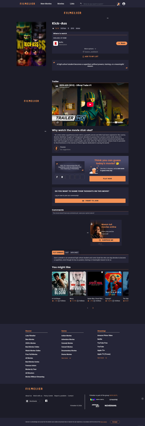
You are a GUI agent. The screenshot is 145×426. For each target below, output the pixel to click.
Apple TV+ (101, 350)
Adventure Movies (67, 339)
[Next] (93, 308)
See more (64, 358)
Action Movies (66, 336)
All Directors (29, 373)
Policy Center (103, 422)
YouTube (100, 347)
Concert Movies (67, 347)
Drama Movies (66, 354)
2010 (72, 28)
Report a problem (60, 396)
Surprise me (107, 240)
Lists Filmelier (30, 336)
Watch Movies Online (33, 351)
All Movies (29, 358)
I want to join (91, 201)
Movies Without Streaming (34, 377)
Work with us (37, 396)
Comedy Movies (67, 343)
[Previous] (87, 308)
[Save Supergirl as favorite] (120, 272)
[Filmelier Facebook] (46, 401)
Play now (107, 179)
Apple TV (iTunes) (103, 354)
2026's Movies (30, 343)
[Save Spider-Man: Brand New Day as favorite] (102, 272)
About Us (28, 396)
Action (78, 28)
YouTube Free (102, 343)
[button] (39, 401)
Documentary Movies (69, 351)
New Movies (29, 339)
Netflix (99, 339)
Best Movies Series (32, 362)
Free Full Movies (31, 354)
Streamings (101, 331)
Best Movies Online (32, 347)
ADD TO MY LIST (91, 56)
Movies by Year (30, 369)
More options (89, 49)
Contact (70, 396)
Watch (123, 43)
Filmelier (63, 147)
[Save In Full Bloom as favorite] (66, 272)
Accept (114, 422)
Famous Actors (30, 365)
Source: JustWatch (91, 52)
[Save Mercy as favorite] (84, 272)
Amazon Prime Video (105, 335)
